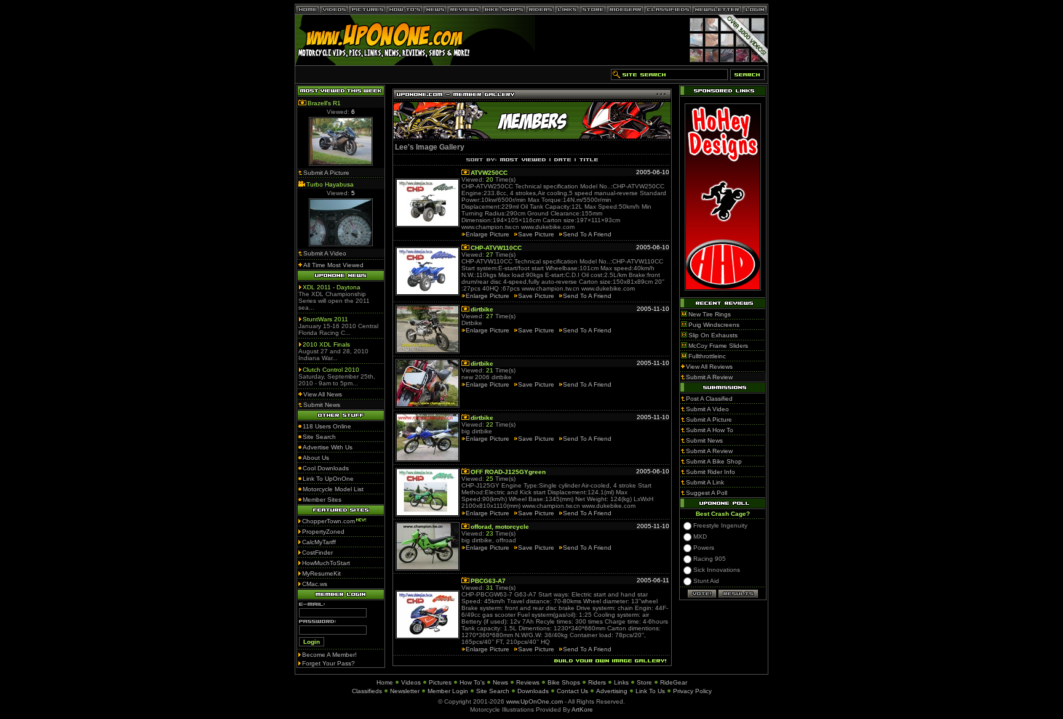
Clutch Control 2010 (331, 369)
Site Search (492, 691)
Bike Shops (563, 682)
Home (384, 682)
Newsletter (405, 691)
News (500, 682)
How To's (472, 682)
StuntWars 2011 (325, 319)
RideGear (673, 682)
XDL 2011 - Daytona (331, 287)
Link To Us (650, 691)
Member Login (448, 691)
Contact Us (572, 691)
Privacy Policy (692, 691)
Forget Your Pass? (328, 663)
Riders (597, 682)
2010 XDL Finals (326, 344)
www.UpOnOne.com (534, 701)
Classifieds (367, 691)
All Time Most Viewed (333, 265)
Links (621, 682)
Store (644, 682)
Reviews (527, 682)
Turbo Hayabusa (330, 184)
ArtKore (582, 709)
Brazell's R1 (324, 103)
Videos (411, 682)
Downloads (533, 691)
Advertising (611, 691)
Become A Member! (329, 654)
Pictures (440, 682)
